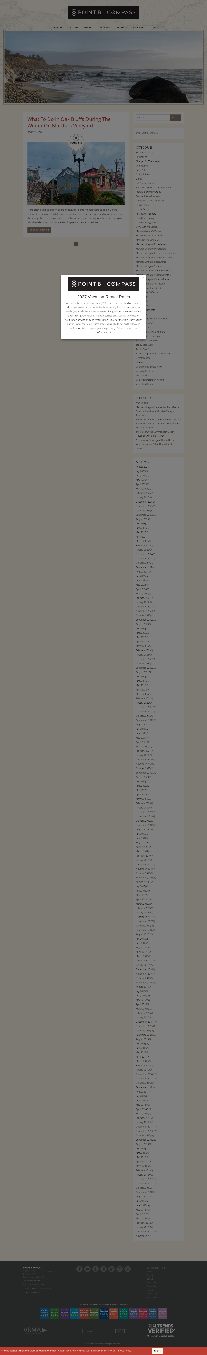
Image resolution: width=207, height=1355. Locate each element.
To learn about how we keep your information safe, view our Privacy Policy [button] (94, 1351)
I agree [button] (157, 1351)
